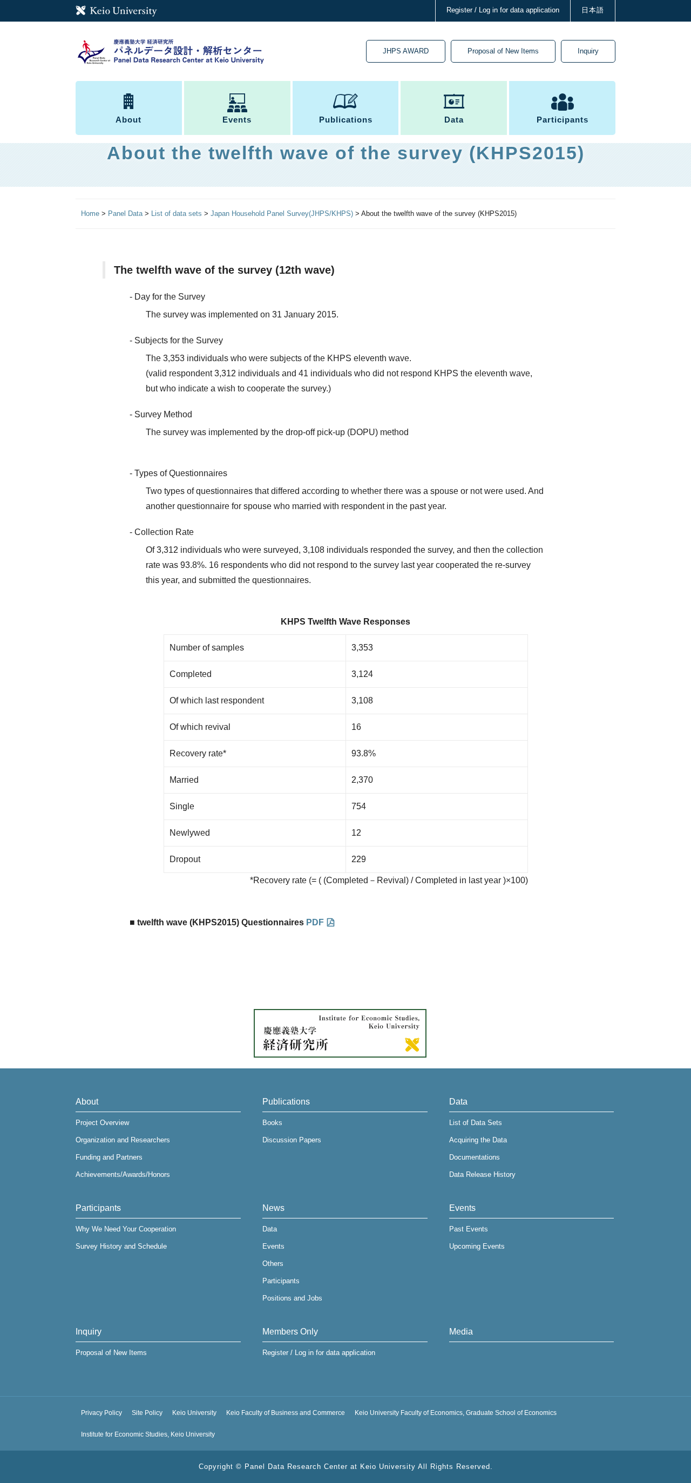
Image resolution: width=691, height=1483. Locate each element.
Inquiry (588, 51)
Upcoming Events (477, 1246)
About (128, 119)
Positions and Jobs (292, 1298)
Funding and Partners (109, 1157)
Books (272, 1123)
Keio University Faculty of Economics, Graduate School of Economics (456, 1413)
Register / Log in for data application (502, 10)
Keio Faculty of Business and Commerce (285, 1413)
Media (461, 1331)
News (273, 1208)
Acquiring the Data (478, 1140)
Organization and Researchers (123, 1140)
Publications (345, 119)
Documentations (474, 1157)
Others (272, 1263)
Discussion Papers (291, 1140)
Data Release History (482, 1174)
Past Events (468, 1229)
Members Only (290, 1331)
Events (237, 119)
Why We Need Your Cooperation (126, 1229)
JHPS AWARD (406, 51)
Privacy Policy (101, 1413)
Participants (562, 119)
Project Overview (102, 1123)
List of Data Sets (475, 1123)
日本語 (592, 10)
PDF (315, 922)
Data (454, 119)
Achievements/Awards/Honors (123, 1174)
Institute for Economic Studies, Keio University (148, 1434)
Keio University (194, 1413)
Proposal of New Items (503, 51)
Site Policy (147, 1413)
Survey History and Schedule (121, 1246)
